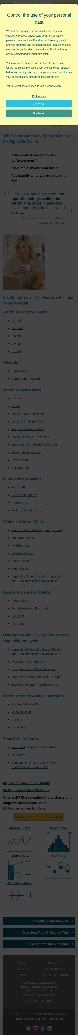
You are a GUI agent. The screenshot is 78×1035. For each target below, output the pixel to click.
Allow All (39, 103)
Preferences (39, 96)
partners (24, 31)
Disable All (39, 113)
